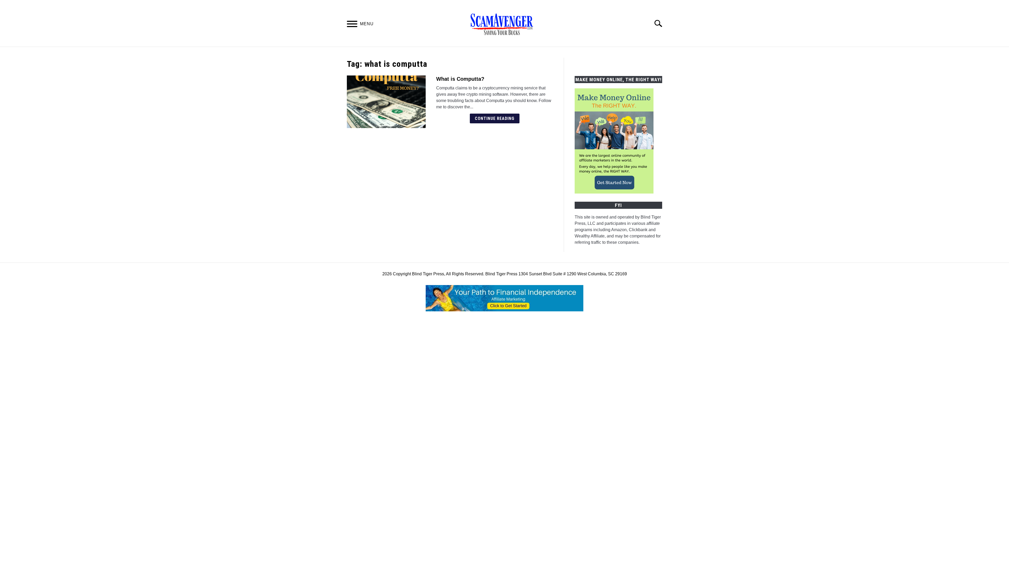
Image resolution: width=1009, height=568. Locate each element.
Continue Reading (494, 118)
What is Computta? (460, 79)
